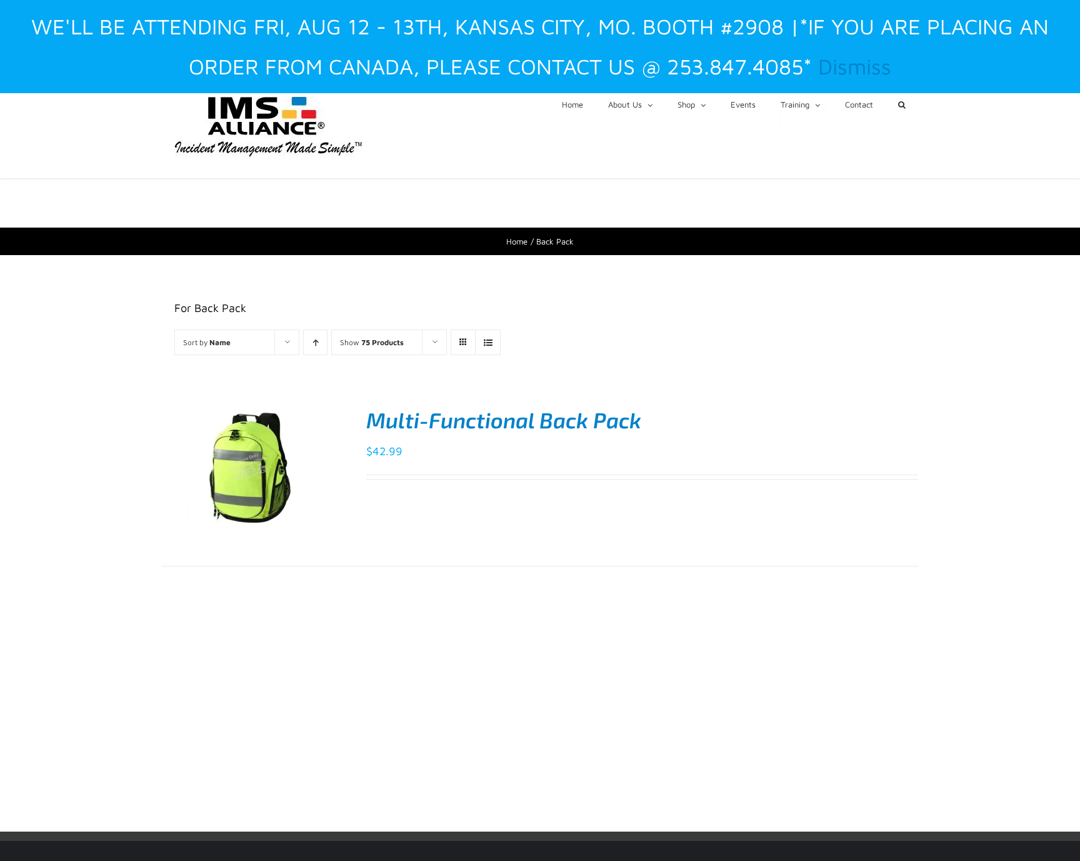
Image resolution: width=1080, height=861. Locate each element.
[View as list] (488, 342)
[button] (902, 104)
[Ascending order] (315, 342)
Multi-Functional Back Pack (503, 420)
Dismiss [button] (854, 66)
